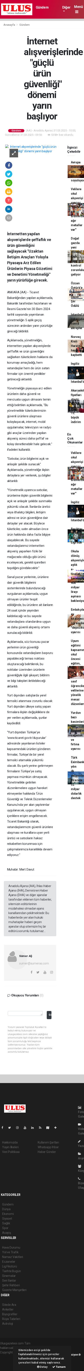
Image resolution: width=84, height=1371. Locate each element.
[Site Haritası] (49, 1127)
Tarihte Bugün (11, 1271)
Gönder (50, 1014)
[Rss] (42, 1127)
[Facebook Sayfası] (4, 1127)
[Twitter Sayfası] (11, 1127)
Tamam (60, 1366)
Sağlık (6, 1223)
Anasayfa (9, 24)
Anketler (7, 1309)
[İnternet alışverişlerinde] (31, 149)
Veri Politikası (11, 1152)
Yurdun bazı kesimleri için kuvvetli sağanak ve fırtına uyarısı (77, 730)
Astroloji (7, 1323)
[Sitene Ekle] (57, 1127)
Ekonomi (8, 1214)
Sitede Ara (9, 1304)
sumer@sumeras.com (34, 963)
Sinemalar (9, 1276)
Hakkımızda (10, 1142)
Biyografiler (9, 1314)
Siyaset (7, 1218)
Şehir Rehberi (11, 1285)
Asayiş (6, 1232)
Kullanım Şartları (48, 1142)
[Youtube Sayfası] (27, 1127)
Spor (5, 1228)
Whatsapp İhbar (48, 1147)
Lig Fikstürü (9, 1266)
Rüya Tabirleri (11, 1319)
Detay (43, 1366)
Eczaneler (8, 1261)
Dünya (6, 1209)
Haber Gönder (47, 1152)
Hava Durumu (11, 1247)
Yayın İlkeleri (10, 1147)
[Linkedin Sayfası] (34, 1127)
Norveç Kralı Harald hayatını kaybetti (76, 346)
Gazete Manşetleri (14, 1290)
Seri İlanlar (9, 1280)
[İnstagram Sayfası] (19, 1127)
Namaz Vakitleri (12, 1257)
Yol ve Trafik (10, 1252)
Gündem (42, 7)
